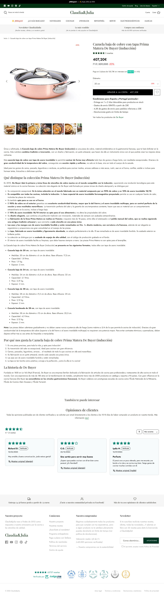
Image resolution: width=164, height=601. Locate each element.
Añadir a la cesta (122, 92)
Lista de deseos (145, 6)
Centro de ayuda (127, 6)
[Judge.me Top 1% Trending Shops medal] (126, 574)
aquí (87, 417)
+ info (137, 72)
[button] (99, 53)
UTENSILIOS (84, 21)
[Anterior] (6, 81)
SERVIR (112, 21)
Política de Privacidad (151, 546)
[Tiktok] (20, 6)
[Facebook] (5, 6)
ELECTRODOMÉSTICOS (130, 21)
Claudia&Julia (15, 591)
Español (154, 6)
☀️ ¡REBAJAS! (17, 21)
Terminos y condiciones (112, 591)
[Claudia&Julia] (82, 13)
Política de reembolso (58, 542)
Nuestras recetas (56, 525)
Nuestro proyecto (56, 521)
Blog (136, 6)
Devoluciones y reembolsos (132, 591)
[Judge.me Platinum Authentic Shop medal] (93, 574)
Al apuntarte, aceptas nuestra (141, 546)
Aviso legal (98, 591)
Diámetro (96, 78)
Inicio (5, 38)
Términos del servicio (58, 545)
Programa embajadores (58, 533)
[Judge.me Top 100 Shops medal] (115, 574)
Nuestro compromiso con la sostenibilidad (95, 547)
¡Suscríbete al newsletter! (59, 529)
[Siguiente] (79, 81)
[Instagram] (12, 6)
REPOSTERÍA (99, 21)
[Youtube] (8, 6)
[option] (43, 81)
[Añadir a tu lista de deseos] (157, 92)
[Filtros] (139, 432)
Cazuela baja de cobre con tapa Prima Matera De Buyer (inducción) (32, 38)
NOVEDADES (55, 21)
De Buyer (120, 117)
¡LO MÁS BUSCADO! (36, 21)
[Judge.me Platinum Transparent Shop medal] (104, 574)
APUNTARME (152, 540)
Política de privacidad (151, 591)
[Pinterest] (16, 6)
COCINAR (70, 21)
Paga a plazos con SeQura (60, 537)
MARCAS (148, 21)
